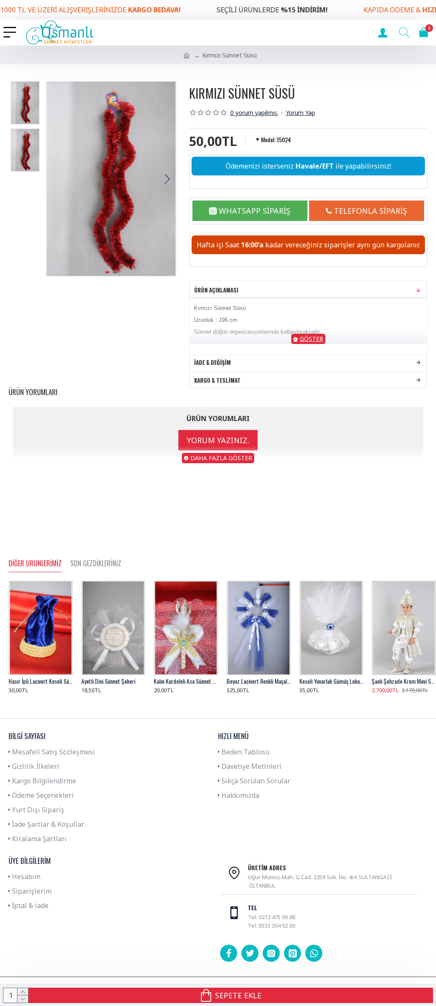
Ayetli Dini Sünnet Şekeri (108, 681)
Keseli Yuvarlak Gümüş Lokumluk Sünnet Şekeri (331, 681)
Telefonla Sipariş (370, 211)
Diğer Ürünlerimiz (35, 563)
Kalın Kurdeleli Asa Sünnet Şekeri (186, 681)
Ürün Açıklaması (216, 290)
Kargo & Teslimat (217, 380)
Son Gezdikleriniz (95, 563)
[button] (54, 178)
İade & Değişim (212, 362)
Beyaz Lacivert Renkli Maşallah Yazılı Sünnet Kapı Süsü (259, 681)
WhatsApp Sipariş (254, 211)
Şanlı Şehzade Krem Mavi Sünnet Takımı (404, 681)
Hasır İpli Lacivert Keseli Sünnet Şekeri (41, 681)
